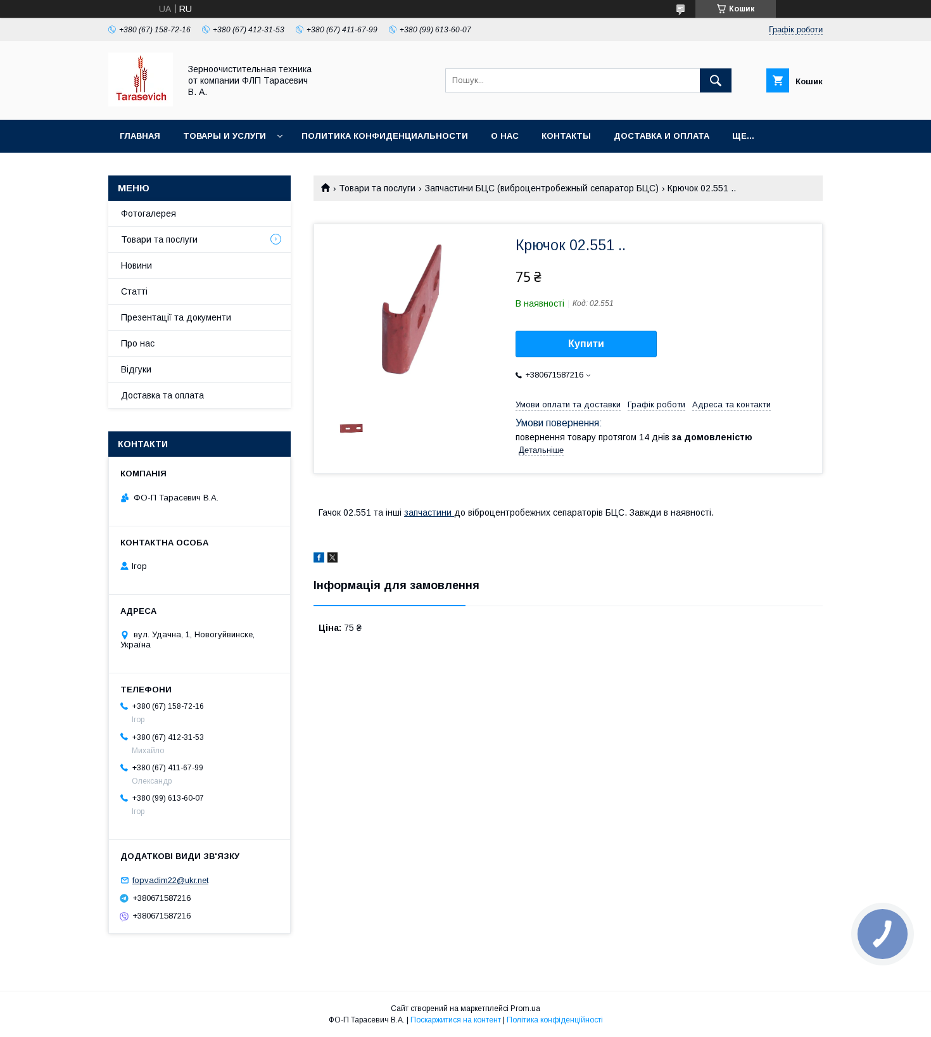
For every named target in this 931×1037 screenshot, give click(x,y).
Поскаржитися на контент (455, 1019)
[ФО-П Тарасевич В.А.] (140, 103)
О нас (505, 136)
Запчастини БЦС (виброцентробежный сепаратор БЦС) (542, 188)
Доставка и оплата (661, 136)
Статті (134, 291)
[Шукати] (716, 80)
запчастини (429, 512)
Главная (140, 136)
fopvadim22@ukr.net (170, 880)
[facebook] (319, 559)
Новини (136, 265)
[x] (332, 559)
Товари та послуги (377, 188)
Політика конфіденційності (555, 1019)
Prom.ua (525, 1008)
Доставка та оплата (162, 395)
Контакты (566, 136)
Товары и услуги (224, 136)
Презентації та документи (176, 317)
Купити (586, 343)
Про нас (138, 343)
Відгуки (136, 369)
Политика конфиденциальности (384, 136)
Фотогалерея (148, 213)
